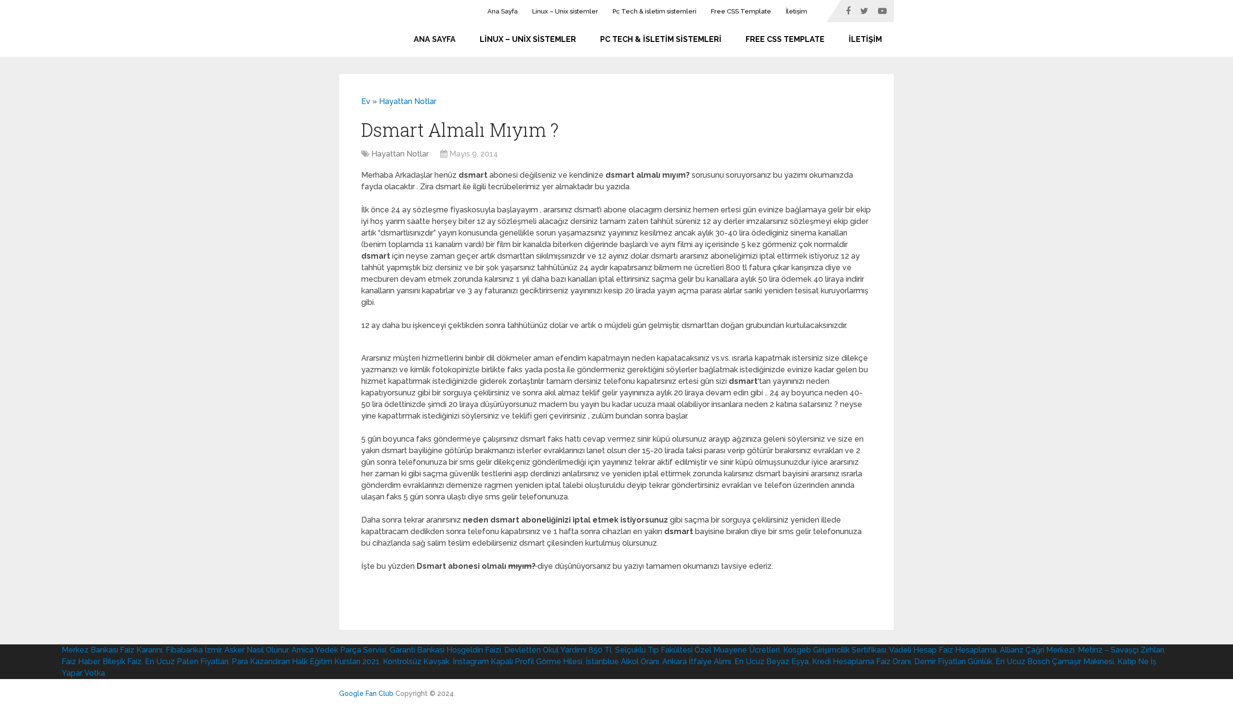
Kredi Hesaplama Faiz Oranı (861, 661)
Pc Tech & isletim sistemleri (654, 11)
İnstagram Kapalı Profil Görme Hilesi (517, 661)
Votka (94, 673)
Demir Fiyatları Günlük (953, 661)
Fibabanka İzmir (193, 650)
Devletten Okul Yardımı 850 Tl (558, 650)
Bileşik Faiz (122, 661)
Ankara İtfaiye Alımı (696, 661)
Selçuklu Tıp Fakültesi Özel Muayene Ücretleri (697, 650)
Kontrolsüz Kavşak (416, 661)
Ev (365, 101)
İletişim (796, 11)
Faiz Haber (80, 661)
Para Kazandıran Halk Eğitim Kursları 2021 (306, 661)
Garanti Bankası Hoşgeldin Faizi (445, 650)
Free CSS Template (741, 11)
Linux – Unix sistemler (565, 11)
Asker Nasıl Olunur (256, 650)
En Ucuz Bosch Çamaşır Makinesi (1055, 661)
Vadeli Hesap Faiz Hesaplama (943, 650)
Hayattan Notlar (407, 101)
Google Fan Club (366, 693)
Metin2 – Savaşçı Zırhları (1121, 650)
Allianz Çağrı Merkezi (1037, 650)
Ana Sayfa (502, 11)
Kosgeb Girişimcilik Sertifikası (834, 650)
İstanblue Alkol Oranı (622, 661)
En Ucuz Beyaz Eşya (772, 661)
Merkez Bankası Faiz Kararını (112, 650)
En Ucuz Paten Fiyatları (186, 661)
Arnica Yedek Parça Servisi (338, 650)
